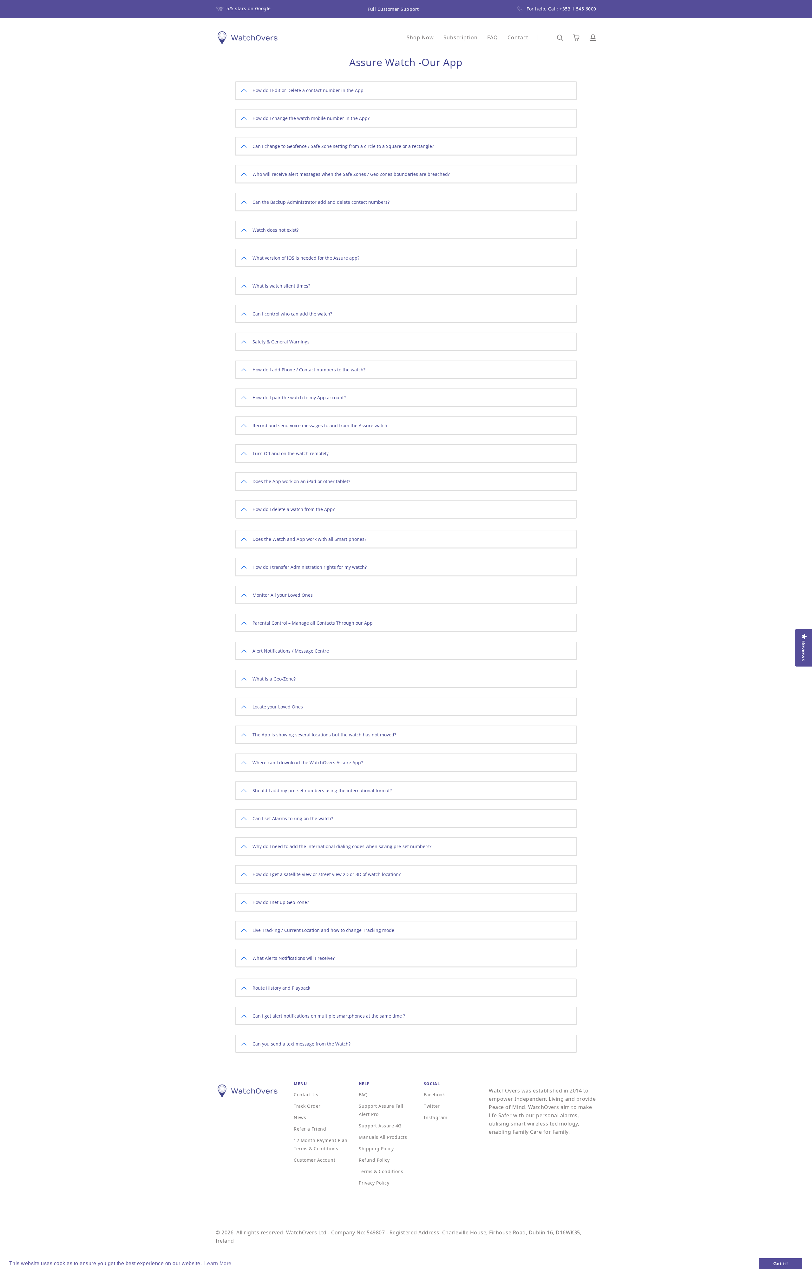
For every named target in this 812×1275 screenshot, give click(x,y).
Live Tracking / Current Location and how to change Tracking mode (323, 930)
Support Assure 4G (380, 1126)
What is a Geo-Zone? (274, 679)
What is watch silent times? (281, 286)
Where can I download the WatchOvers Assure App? (307, 763)
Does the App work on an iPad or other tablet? (301, 481)
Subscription (460, 37)
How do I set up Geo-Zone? (280, 902)
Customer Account (314, 1160)
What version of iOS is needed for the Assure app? (305, 258)
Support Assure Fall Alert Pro (381, 1110)
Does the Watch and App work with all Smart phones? (309, 539)
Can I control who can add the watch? (292, 314)
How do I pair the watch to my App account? (299, 398)
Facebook (434, 1095)
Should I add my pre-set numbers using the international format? (322, 790)
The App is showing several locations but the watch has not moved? (324, 735)
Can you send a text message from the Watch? (301, 1044)
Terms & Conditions (381, 1171)
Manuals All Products (383, 1137)
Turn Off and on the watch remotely (290, 453)
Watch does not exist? (275, 230)
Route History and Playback (281, 988)
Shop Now (420, 37)
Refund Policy (374, 1160)
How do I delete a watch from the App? (293, 509)
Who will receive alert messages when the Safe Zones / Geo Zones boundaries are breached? (351, 174)
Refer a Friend (310, 1129)
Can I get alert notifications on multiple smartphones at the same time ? (328, 1016)
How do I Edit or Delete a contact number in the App (307, 90)
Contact (518, 37)
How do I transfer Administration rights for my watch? (309, 567)
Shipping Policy (376, 1149)
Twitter (432, 1106)
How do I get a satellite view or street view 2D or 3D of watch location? (326, 874)
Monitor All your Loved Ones (282, 595)
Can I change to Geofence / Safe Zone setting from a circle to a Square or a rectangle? (343, 146)
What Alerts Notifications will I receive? (293, 958)
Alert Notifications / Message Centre (290, 651)
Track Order (307, 1106)
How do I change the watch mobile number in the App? (311, 118)
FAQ (492, 37)
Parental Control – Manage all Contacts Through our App (312, 623)
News (300, 1117)
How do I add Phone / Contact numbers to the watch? (308, 370)
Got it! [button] (780, 1263)
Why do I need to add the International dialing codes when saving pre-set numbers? (341, 846)
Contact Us (306, 1095)
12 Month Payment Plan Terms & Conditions (321, 1144)
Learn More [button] (218, 1263)
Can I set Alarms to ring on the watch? (292, 818)
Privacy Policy (374, 1183)
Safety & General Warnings (281, 342)
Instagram (436, 1117)
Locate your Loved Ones (277, 707)
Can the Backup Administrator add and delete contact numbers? (321, 202)
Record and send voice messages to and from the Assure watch (319, 425)
